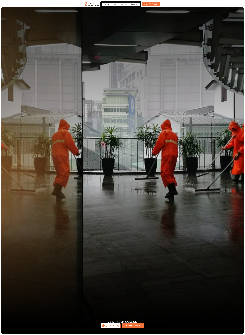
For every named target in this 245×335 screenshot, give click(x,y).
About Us (123, 4)
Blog (115, 4)
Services (107, 4)
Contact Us (134, 4)
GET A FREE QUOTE (133, 326)
